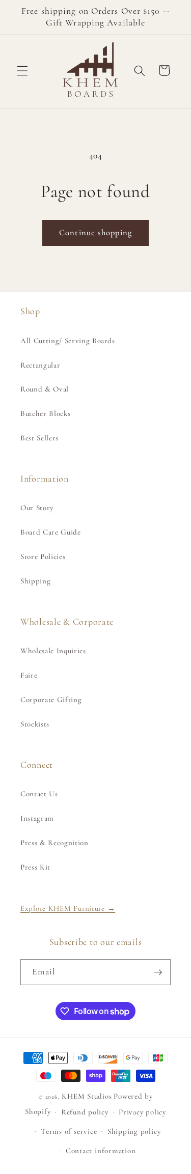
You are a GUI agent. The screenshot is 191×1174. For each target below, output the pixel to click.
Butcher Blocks (45, 413)
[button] (22, 70)
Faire (28, 675)
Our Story (36, 507)
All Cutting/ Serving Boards (67, 340)
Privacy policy (142, 1111)
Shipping (35, 580)
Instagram (37, 818)
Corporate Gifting (50, 699)
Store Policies (42, 556)
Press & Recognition (54, 842)
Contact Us (39, 793)
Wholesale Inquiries (53, 650)
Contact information (101, 1150)
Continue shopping (95, 233)
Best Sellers (39, 437)
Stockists (34, 724)
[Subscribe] (158, 972)
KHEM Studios (87, 1096)
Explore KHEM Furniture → (67, 908)
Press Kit (35, 867)
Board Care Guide (50, 532)
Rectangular (40, 365)
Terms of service (69, 1131)
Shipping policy (134, 1131)
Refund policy (84, 1111)
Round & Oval (44, 389)
